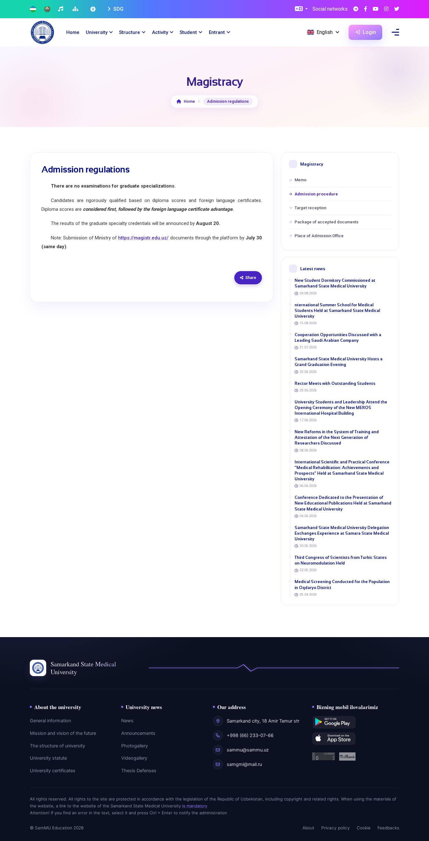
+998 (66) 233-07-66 (250, 735)
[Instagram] (386, 9)
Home (72, 32)
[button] (301, 9)
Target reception (310, 207)
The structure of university (57, 746)
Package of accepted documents (326, 222)
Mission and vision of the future (63, 733)
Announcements (138, 733)
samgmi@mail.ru (244, 764)
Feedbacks (388, 827)
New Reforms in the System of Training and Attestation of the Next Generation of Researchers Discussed (337, 437)
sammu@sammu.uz (248, 750)
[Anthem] (61, 9)
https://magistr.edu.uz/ (143, 238)
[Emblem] (47, 9)
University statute (48, 758)
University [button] (96, 32)
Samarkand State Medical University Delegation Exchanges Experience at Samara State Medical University (342, 533)
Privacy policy (335, 827)
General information (50, 721)
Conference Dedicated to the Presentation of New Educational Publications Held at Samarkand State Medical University (343, 503)
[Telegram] (355, 9)
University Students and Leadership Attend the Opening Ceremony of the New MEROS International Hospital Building (341, 408)
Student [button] (188, 32)
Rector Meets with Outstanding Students (335, 383)
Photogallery (134, 746)
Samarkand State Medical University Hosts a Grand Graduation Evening (339, 362)
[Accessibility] (94, 9)
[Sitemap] (76, 9)
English (324, 32)
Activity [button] (160, 32)
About (308, 827)
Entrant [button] (217, 32)
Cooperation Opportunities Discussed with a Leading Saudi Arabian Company (338, 337)
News (127, 721)
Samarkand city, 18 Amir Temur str (263, 721)
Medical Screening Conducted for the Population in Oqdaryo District (342, 584)
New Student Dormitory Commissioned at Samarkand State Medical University (335, 283)
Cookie (364, 827)
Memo (301, 179)
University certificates (52, 770)
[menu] (395, 32)
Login (368, 32)
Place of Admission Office (319, 235)
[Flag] (33, 9)
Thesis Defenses (138, 770)
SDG (117, 9)
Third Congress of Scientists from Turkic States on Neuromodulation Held (341, 560)
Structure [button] (129, 32)
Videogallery (134, 758)
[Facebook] (365, 9)
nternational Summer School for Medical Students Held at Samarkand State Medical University (337, 311)
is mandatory (194, 805)
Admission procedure (316, 194)
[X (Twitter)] (396, 9)
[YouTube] (375, 9)
